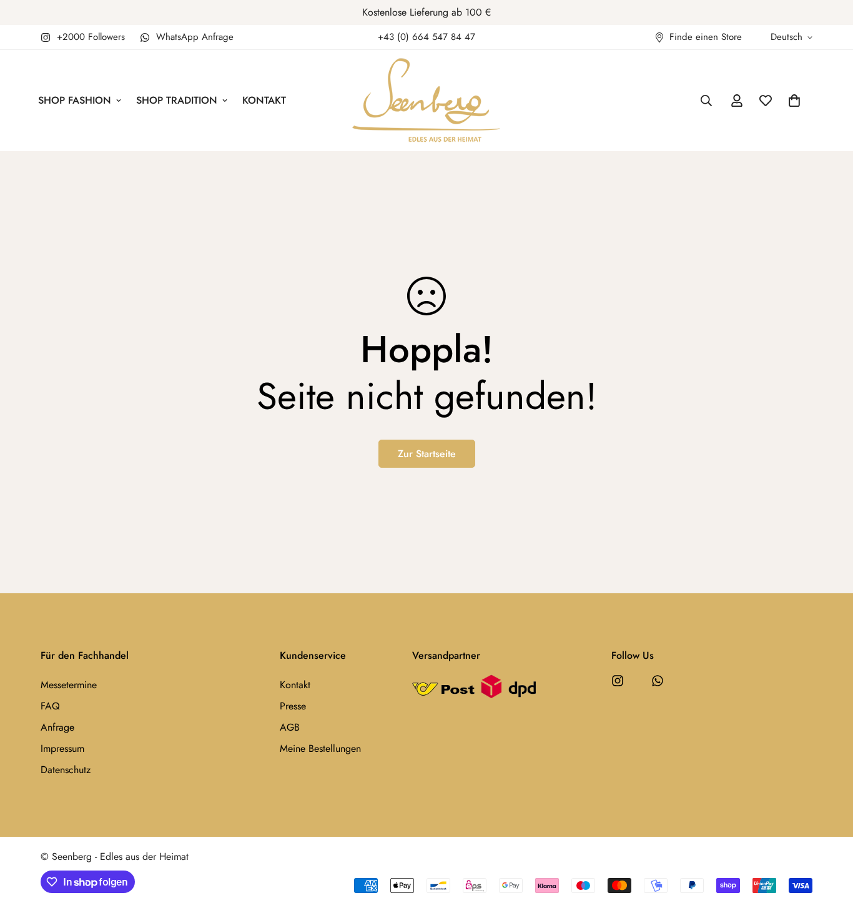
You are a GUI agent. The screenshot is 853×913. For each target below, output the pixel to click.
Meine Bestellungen (320, 748)
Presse (293, 706)
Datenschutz (66, 769)
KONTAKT (264, 100)
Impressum (62, 748)
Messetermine (69, 685)
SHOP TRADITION (176, 100)
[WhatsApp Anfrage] (657, 680)
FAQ (50, 706)
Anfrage (57, 727)
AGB (290, 727)
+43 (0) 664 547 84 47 (426, 37)
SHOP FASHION (74, 100)
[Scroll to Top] (828, 845)
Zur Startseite (427, 454)
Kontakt (295, 685)
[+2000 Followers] (617, 680)
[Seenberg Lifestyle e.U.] (426, 100)
